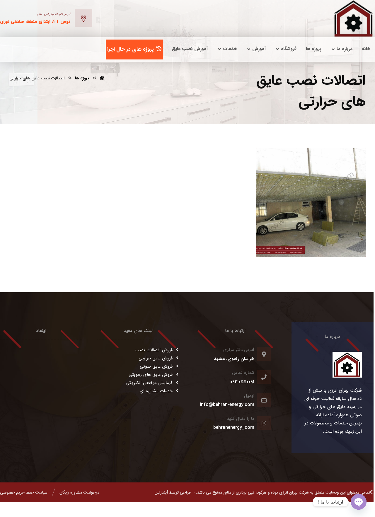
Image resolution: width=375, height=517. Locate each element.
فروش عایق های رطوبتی (151, 374)
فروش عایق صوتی (156, 366)
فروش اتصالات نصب (154, 350)
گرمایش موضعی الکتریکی (149, 382)
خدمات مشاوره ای (156, 391)
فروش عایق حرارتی (156, 358)
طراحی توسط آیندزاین (173, 492)
